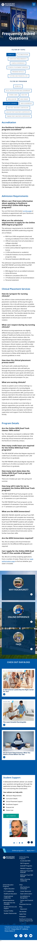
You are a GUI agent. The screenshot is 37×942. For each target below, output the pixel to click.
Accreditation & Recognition (25, 897)
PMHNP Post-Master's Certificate (18, 116)
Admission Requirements (18, 59)
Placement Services (25, 904)
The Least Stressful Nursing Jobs (14, 722)
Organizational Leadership (8, 897)
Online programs (18, 850)
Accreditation (23, 54)
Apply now (30, 850)
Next (32, 842)
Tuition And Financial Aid (18, 76)
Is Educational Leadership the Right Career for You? (18, 690)
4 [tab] (22, 843)
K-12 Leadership (9, 891)
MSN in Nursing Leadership (25, 880)
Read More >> (4, 694)
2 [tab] (17, 843)
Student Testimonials (10, 913)
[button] (11, 816)
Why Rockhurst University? (25, 888)
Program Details (18, 71)
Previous (28, 842)
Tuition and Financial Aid (26, 901)
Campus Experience (18, 63)
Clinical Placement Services (18, 67)
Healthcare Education (10, 894)
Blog (20, 907)
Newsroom (23, 909)
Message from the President (9, 903)
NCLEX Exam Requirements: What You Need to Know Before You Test (16, 753)
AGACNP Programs (26, 866)
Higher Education (9, 889)
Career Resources (25, 891)
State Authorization (26, 894)
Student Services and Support (10, 907)
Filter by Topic (18, 50)
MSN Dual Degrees (10, 103)
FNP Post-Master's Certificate (18, 107)
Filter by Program (18, 81)
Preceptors (22, 916)
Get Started (22, 911)
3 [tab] (20, 843)
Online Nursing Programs (24, 857)
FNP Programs (24, 863)
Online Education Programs (8, 885)
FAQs (21, 885)
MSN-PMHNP (24, 99)
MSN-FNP (24, 95)
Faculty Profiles (8, 911)
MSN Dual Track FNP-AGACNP (26, 871)
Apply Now (22, 914)
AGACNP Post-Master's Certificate (18, 112)
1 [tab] (14, 843)
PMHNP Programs (26, 868)
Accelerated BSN (25, 861)
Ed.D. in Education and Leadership (18, 90)
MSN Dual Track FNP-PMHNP (26, 875)
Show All (11, 54)
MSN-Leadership (26, 103)
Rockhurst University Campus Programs (25, 919)
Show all (18, 86)
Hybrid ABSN (13, 95)
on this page (27, 211)
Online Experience (8, 900)
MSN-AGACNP (12, 99)
